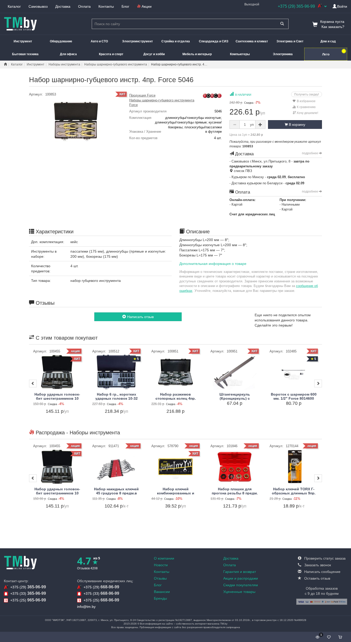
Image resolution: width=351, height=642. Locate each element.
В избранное (306, 101)
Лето (325, 54)
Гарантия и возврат (239, 572)
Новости (161, 565)
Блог (125, 6)
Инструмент (23, 41)
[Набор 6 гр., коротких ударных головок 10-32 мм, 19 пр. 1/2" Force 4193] (116, 372)
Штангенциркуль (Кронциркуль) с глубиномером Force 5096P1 (235, 400)
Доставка (62, 6)
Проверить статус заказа (324, 558)
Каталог (14, 6)
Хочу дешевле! (307, 113)
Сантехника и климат (252, 41)
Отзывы (160, 578)
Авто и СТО (99, 41)
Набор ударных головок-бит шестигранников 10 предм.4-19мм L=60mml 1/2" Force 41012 (57, 400)
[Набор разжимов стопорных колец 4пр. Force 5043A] (175, 372)
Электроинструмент (137, 41)
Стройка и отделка (175, 41)
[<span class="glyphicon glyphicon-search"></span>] (282, 24)
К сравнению (306, 107)
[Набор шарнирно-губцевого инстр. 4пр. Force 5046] (75, 121)
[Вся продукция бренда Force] (212, 95)
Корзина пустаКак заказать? (332, 24)
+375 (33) (28, 593)
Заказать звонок (317, 565)
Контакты (106, 6)
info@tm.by (86, 607)
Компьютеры (240, 54)
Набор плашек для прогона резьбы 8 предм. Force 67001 (235, 493)
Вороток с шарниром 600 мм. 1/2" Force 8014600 (294, 396)
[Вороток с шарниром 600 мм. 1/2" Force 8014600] (294, 372)
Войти (342, 6)
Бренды (160, 598)
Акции (146, 6)
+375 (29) (28, 587)
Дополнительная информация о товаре (212, 264)
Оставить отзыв (316, 578)
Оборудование (61, 41)
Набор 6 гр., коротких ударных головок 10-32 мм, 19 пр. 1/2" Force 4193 (117, 398)
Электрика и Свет (289, 41)
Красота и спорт (111, 54)
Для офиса (68, 54)
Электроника (283, 54)
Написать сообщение (321, 572)
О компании (164, 558)
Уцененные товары (239, 592)
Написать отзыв (140, 317)
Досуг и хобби (154, 54)
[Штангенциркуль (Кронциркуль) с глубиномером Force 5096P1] (234, 372)
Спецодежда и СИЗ (213, 41)
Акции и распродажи (240, 578)
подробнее (310, 153)
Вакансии (162, 592)
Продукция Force (142, 95)
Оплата (84, 6)
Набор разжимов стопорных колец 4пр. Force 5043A (175, 398)
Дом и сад (328, 41)
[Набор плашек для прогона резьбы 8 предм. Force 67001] (234, 467)
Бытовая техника (25, 54)
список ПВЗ (242, 171)
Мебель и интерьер (197, 54)
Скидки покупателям (240, 585)
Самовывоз (38, 6)
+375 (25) (28, 600)
